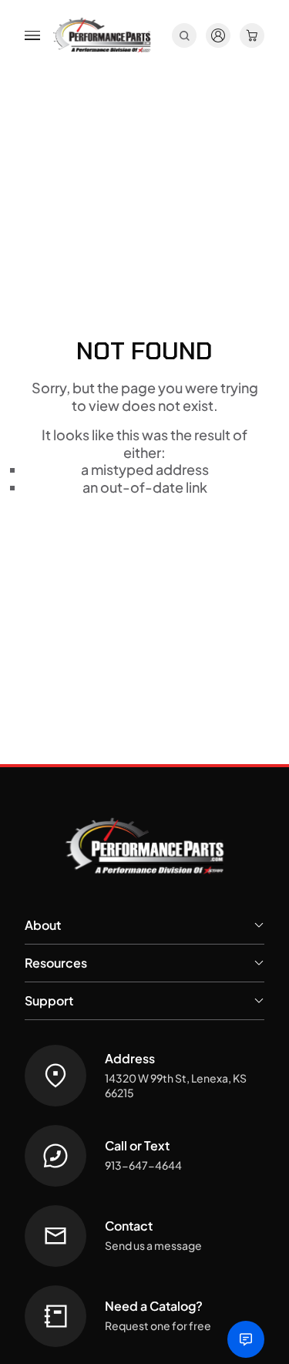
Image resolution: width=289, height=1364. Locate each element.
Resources (56, 963)
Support (49, 1000)
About (43, 925)
